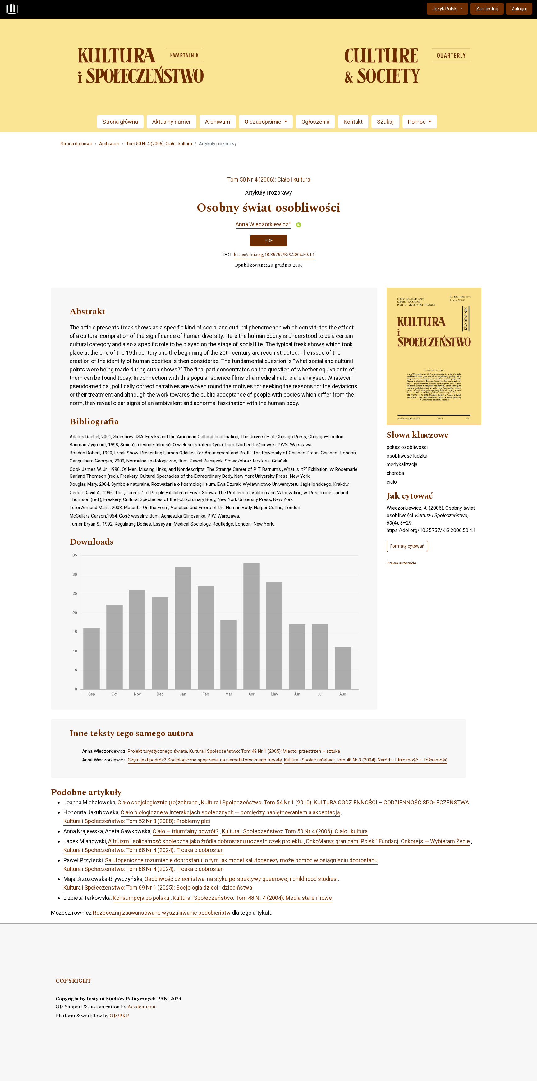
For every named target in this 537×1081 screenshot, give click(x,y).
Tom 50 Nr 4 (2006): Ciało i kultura (159, 143)
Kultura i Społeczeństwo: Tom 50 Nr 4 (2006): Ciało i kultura (295, 831)
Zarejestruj (487, 9)
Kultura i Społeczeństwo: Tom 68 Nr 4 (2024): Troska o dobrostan (143, 850)
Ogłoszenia (315, 121)
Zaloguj (519, 9)
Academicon (141, 1006)
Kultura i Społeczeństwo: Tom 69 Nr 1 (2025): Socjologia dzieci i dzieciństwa (157, 887)
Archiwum (217, 121)
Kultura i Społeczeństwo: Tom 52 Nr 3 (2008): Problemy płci (136, 821)
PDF (269, 240)
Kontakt (353, 121)
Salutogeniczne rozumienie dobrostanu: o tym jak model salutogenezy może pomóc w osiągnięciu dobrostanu (241, 860)
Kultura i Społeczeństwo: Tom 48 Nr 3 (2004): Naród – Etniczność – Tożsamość (366, 760)
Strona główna (120, 121)
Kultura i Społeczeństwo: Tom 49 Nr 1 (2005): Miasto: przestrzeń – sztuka (264, 751)
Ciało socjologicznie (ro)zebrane (157, 802)
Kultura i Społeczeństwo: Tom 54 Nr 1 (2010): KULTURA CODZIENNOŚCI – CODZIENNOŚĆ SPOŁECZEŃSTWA (335, 802)
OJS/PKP (119, 1015)
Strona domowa (76, 143)
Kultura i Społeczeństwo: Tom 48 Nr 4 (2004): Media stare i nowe (252, 898)
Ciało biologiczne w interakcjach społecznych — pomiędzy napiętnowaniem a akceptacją (230, 812)
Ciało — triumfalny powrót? (185, 831)
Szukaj (385, 121)
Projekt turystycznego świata (157, 751)
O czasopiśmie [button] (263, 121)
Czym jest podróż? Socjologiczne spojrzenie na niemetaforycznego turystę (205, 760)
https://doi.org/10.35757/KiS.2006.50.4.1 (274, 254)
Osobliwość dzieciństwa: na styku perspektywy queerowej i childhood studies (241, 879)
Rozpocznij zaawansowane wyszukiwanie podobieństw (162, 912)
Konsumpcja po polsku (141, 898)
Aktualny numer (171, 121)
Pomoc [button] (417, 121)
